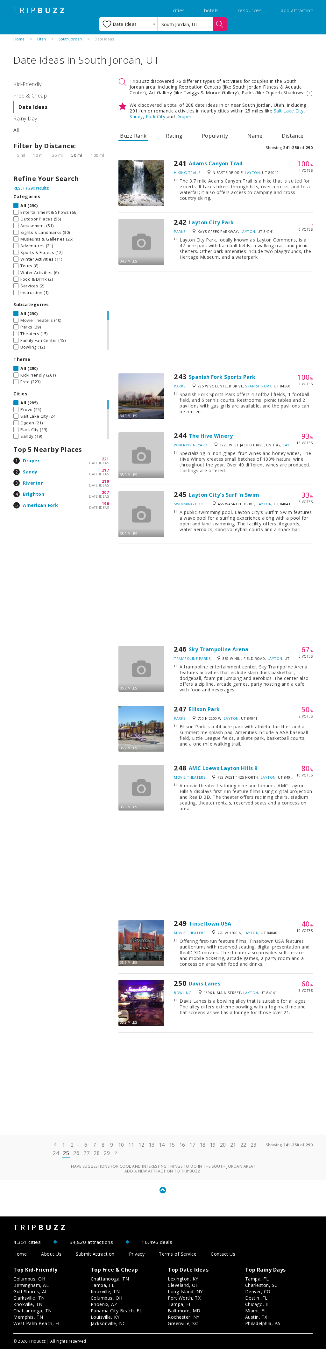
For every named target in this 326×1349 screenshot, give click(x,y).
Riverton (33, 483)
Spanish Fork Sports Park (222, 376)
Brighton (33, 494)
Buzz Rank (133, 135)
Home (19, 39)
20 (223, 1144)
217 (105, 470)
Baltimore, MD (184, 1311)
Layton (252, 172)
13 (152, 1144)
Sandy (30, 472)
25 (66, 1153)
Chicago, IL (257, 1304)
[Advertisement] (215, 322)
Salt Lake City (289, 111)
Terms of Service (177, 1254)
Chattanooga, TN (32, 1311)
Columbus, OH (29, 1279)
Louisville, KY (105, 1317)
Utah (41, 39)
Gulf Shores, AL (30, 1291)
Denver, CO (258, 1291)
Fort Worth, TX (184, 1298)
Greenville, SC (183, 1323)
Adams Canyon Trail (216, 163)
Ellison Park (204, 709)
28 (97, 1153)
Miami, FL (256, 1311)
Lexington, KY (183, 1279)
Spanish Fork (258, 386)
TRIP (40, 10)
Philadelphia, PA (262, 1323)
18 (203, 1144)
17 (192, 1144)
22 (243, 1144)
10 (121, 1144)
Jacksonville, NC (108, 1323)
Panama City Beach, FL (116, 1311)
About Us (51, 1254)
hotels (211, 10)
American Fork (40, 505)
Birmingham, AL (31, 1285)
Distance (293, 135)
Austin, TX (256, 1317)
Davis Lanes (205, 983)
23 (254, 1144)
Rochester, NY (184, 1317)
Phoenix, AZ (104, 1304)
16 (182, 1144)
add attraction (297, 10)
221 (105, 459)
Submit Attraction (95, 1254)
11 (131, 1144)
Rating (174, 135)
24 (56, 1153)
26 (76, 1153)
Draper (31, 461)
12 (141, 1144)
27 (86, 1153)
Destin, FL (256, 1298)
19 (213, 1144)
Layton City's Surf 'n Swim (224, 494)
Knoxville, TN (28, 1304)
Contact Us (223, 1254)
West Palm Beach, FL (37, 1323)
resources (250, 10)
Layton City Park (211, 222)
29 (107, 1153)
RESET (19, 188)
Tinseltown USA (210, 923)
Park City (156, 116)
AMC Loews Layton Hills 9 (223, 768)
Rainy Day (25, 118)
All (16, 129)
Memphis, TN (28, 1317)
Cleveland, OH (183, 1285)
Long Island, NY (185, 1291)
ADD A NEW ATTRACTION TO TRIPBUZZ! (163, 1171)
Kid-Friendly (27, 84)
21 (233, 1144)
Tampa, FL (103, 1285)
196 (105, 503)
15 (172, 1144)
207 (105, 492)
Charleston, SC (261, 1285)
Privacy (137, 1254)
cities (179, 10)
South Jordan (70, 39)
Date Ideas (32, 107)
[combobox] (128, 24)
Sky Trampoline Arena (219, 649)
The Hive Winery (211, 435)
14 (162, 1144)
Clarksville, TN (29, 1298)
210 (105, 481)
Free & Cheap (30, 95)
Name (254, 135)
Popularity (215, 135)
